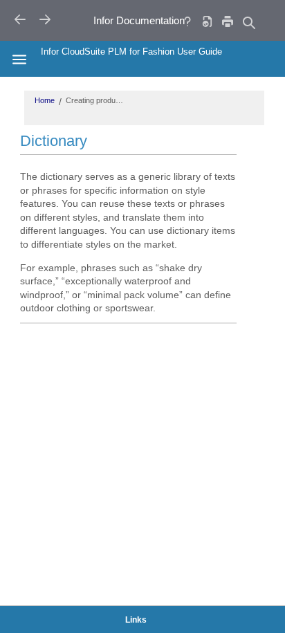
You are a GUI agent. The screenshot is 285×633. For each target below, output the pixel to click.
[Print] (227, 21)
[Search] (248, 22)
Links (136, 620)
